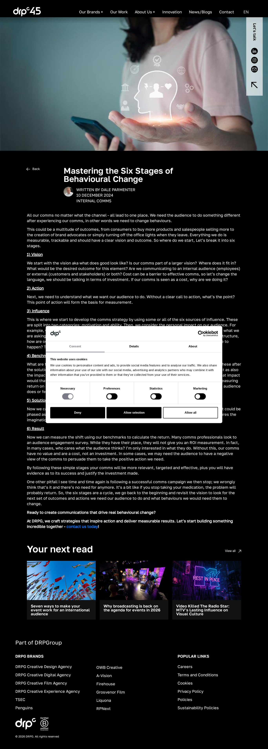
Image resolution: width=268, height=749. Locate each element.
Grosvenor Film (110, 692)
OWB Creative (109, 667)
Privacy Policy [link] (190, 691)
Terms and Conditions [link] (198, 674)
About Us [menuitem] (143, 11)
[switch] (112, 396)
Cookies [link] (185, 683)
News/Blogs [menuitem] (200, 11)
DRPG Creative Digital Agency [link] (43, 674)
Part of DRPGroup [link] (38, 642)
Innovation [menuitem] (172, 11)
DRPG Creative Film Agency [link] (41, 683)
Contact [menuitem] (226, 11)
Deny (77, 412)
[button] (246, 12)
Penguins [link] (24, 707)
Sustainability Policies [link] (198, 707)
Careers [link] (185, 666)
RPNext (103, 708)
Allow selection (134, 412)
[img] (254, 85)
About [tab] (193, 346)
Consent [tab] (75, 346)
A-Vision (104, 675)
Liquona (103, 700)
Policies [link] (185, 699)
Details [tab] (134, 346)
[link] (27, 12)
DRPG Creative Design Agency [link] (43, 666)
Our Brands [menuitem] (89, 11)
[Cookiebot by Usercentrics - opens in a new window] (201, 333)
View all (230, 551)
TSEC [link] (20, 699)
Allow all (190, 412)
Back (36, 169)
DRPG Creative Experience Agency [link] (47, 691)
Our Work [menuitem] (119, 11)
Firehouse (105, 683)
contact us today (82, 526)
